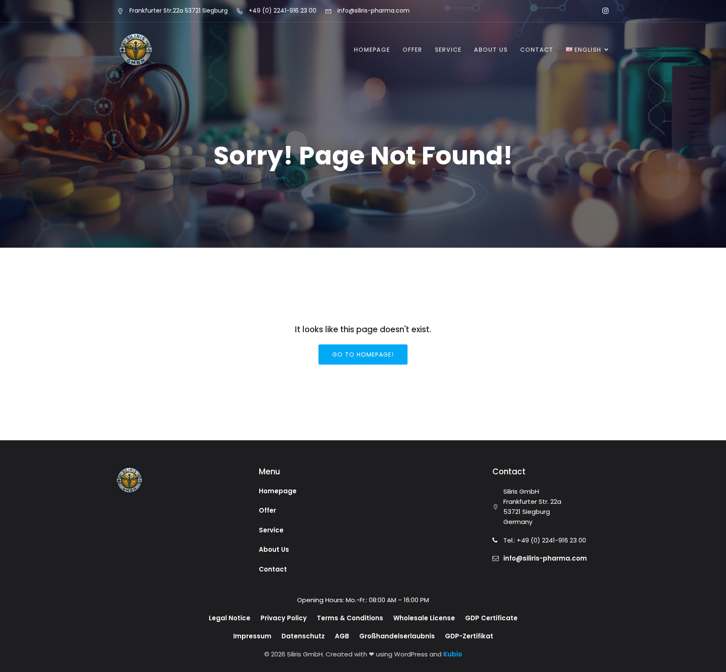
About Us (491, 49)
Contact (536, 49)
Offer (412, 49)
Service (448, 49)
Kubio (452, 654)
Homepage (372, 49)
